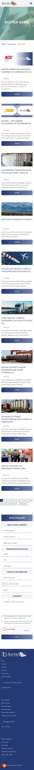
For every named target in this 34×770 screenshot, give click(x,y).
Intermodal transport (8, 712)
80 (21, 504)
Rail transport (5, 703)
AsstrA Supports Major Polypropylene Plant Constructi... (13, 370)
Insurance (4, 745)
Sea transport (5, 709)
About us (4, 670)
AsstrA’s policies (5, 726)
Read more (21, 618)
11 (1, 504)
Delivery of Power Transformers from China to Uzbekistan (16, 419)
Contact (4, 667)
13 (8, 504)
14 (11, 504)
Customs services (7, 748)
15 (14, 504)
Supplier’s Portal (6, 687)
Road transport (6, 706)
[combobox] (17, 554)
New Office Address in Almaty (16, 219)
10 (31, 500)
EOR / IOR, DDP (6, 754)
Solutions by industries (8, 715)
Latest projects (6, 676)
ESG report (5, 742)
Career (3, 664)
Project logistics (6, 739)
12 (4, 504)
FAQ (2, 661)
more (17, 94)
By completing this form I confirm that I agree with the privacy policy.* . (17, 617)
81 (24, 504)
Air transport (5, 700)
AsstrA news (5, 673)
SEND (17, 637)
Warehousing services (8, 751)
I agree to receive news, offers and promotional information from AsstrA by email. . (18, 622)
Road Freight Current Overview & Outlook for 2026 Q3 (16, 320)
